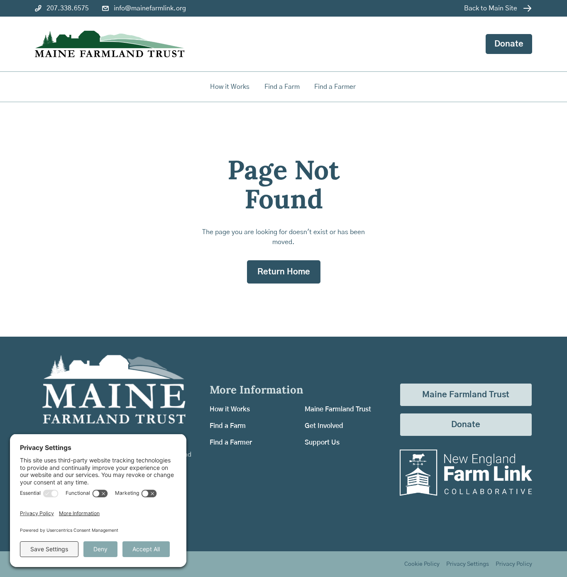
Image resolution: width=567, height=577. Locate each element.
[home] (109, 44)
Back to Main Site (490, 8)
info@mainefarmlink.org (150, 8)
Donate (508, 44)
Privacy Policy (514, 564)
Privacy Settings (467, 564)
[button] (283, 87)
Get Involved (324, 426)
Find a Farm (228, 426)
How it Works (229, 86)
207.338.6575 (67, 8)
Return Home (283, 272)
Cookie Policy (422, 564)
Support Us (322, 442)
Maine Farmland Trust (338, 409)
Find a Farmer (231, 442)
